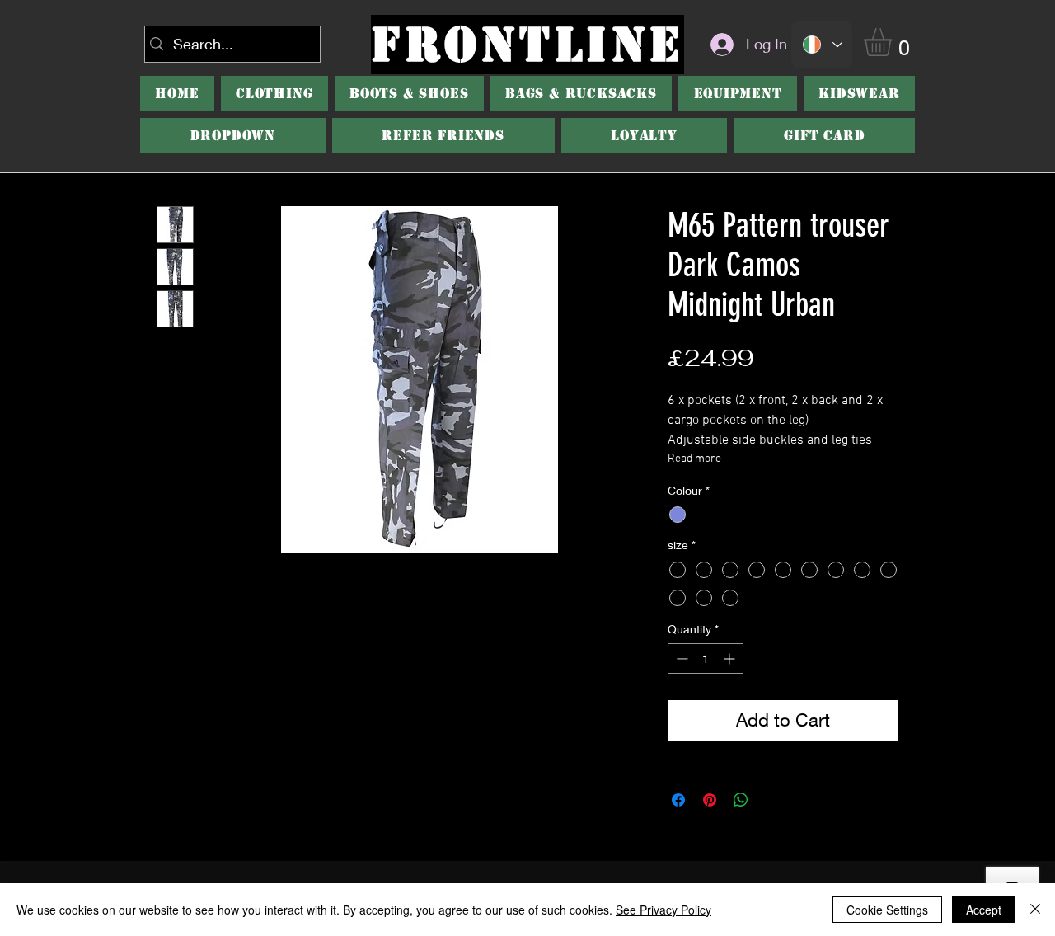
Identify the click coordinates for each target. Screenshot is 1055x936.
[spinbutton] (705, 658)
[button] (409, 93)
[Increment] (730, 658)
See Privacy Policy (663, 909)
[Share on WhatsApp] (741, 800)
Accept (983, 909)
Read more (694, 459)
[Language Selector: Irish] (821, 44)
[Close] (1035, 909)
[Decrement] (680, 658)
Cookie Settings (887, 909)
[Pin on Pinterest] (710, 800)
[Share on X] (772, 800)
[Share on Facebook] (678, 800)
